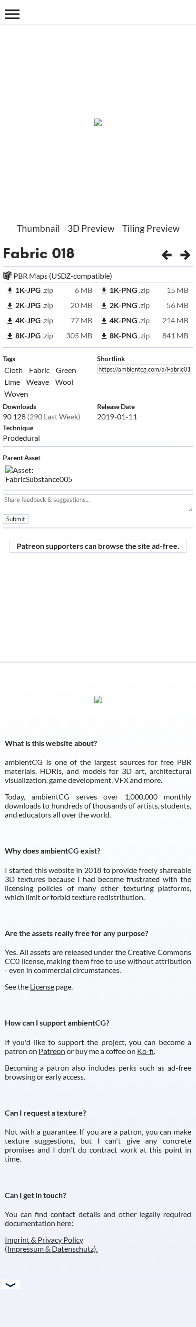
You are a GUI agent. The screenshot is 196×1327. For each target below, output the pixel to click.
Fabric (25, 253)
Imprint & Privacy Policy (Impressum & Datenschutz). (51, 1244)
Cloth (13, 369)
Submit (15, 519)
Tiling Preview (151, 228)
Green (66, 369)
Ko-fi (145, 1050)
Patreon (52, 1050)
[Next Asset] (185, 253)
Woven (16, 393)
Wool (64, 381)
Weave (37, 381)
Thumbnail (38, 228)
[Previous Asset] (166, 253)
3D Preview (91, 228)
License (42, 986)
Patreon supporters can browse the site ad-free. (98, 545)
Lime (12, 381)
